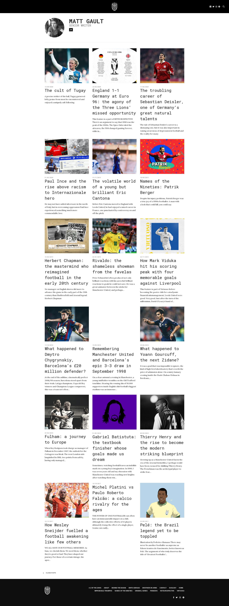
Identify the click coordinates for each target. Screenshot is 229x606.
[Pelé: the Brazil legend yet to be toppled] (162, 500)
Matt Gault (86, 21)
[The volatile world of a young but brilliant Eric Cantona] (114, 156)
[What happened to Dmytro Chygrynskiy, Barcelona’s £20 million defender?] (67, 324)
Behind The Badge (119, 588)
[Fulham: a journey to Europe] (67, 412)
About (106, 588)
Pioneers (154, 591)
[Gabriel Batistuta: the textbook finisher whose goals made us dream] (114, 412)
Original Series (141, 591)
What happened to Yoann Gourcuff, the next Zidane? (159, 354)
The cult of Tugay (65, 90)
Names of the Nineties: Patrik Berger (159, 186)
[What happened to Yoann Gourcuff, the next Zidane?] (162, 324)
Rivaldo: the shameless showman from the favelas (113, 266)
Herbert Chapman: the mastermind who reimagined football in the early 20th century (66, 272)
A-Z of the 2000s (95, 588)
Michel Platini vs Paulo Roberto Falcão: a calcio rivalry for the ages (113, 498)
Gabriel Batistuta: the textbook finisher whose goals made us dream (114, 448)
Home (181, 588)
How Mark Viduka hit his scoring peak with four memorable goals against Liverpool (160, 272)
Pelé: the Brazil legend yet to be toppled (159, 530)
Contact (163, 588)
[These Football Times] (114, 6)
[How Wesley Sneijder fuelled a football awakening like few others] (67, 500)
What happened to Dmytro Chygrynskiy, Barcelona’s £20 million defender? (65, 360)
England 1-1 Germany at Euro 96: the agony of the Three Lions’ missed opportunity (114, 102)
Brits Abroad (134, 588)
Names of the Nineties (123, 591)
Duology (172, 588)
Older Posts (50, 573)
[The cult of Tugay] (67, 65)
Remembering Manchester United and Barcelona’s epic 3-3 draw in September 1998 (113, 360)
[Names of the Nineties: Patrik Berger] (162, 156)
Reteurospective (167, 591)
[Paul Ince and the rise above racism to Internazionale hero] (67, 156)
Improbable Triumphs (103, 591)
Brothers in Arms (149, 588)
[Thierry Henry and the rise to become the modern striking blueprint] (162, 412)
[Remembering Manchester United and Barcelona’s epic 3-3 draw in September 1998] (114, 324)
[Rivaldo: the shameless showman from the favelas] (114, 235)
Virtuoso (180, 591)
